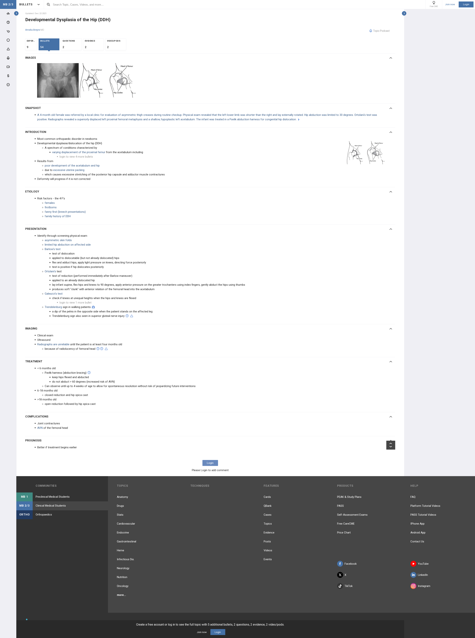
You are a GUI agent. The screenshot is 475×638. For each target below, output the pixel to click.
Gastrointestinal (126, 541)
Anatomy (122, 497)
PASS (340, 506)
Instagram (424, 586)
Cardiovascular (126, 523)
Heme (120, 550)
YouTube (423, 563)
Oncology (122, 586)
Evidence (269, 532)
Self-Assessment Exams (352, 514)
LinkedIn (423, 575)
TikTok (349, 586)
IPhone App (417, 523)
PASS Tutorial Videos (423, 514)
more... (121, 595)
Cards (267, 497)
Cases (267, 514)
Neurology (123, 568)
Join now (450, 4)
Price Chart (344, 532)
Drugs (120, 506)
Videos (268, 550)
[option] (58, 80)
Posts (267, 541)
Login (466, 4)
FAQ (412, 497)
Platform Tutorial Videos (425, 506)
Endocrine (123, 532)
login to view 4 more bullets (76, 156)
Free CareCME (346, 523)
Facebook (351, 563)
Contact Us (417, 541)
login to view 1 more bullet (75, 302)
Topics (268, 523)
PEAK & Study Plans (349, 497)
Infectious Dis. (125, 559)
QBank (267, 506)
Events (268, 559)
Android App (417, 532)
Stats (120, 514)
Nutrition (122, 577)
